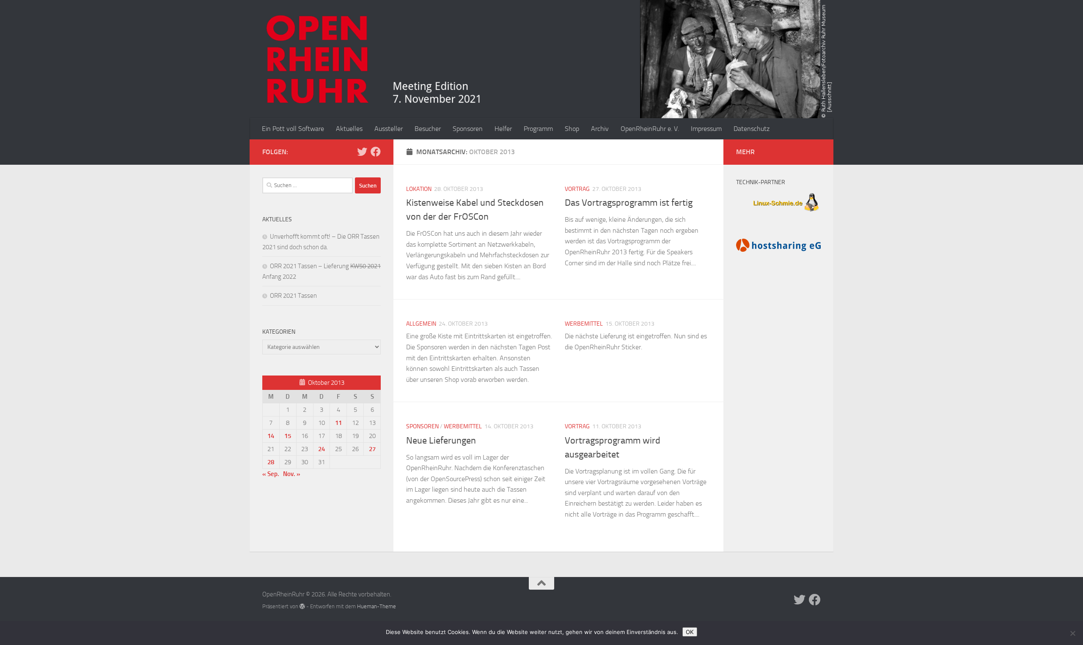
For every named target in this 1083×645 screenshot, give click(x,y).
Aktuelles (349, 129)
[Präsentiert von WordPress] (302, 606)
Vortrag (577, 189)
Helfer (503, 129)
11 (338, 423)
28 (270, 462)
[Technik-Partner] (778, 212)
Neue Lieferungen (441, 440)
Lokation (419, 189)
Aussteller (388, 129)
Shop (572, 129)
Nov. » (291, 474)
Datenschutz (752, 129)
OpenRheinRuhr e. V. (650, 129)
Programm (538, 129)
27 (372, 449)
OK (690, 632)
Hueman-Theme (376, 606)
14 (270, 436)
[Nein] (1072, 633)
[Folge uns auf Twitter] (362, 152)
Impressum (706, 129)
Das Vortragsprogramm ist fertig (629, 202)
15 (287, 436)
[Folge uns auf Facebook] (376, 152)
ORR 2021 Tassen (293, 295)
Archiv (600, 129)
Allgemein (421, 323)
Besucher (428, 129)
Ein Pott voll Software (293, 129)
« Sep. (270, 474)
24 (321, 449)
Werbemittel (584, 323)
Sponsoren (468, 129)
